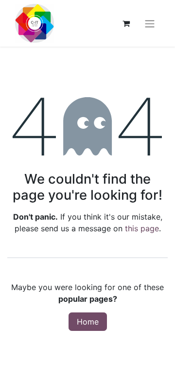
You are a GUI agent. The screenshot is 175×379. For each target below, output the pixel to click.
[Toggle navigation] (150, 23)
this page (142, 228)
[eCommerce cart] (126, 23)
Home (88, 322)
